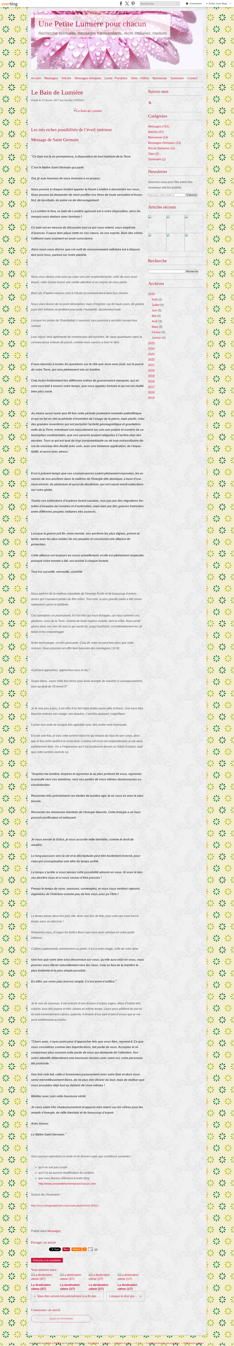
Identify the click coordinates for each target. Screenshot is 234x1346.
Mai (154, 315)
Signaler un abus (123, 1343)
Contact (192, 78)
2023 (151, 354)
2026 (151, 294)
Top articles (93, 1343)
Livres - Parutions (116, 78)
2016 (151, 392)
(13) (164, 142)
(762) (158, 126)
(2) (153, 153)
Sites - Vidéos (140, 78)
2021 (151, 365)
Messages (51, 78)
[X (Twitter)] (127, 3)
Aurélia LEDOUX (52, 1343)
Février (156, 332)
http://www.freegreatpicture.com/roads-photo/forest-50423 (64, 1205)
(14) (158, 137)
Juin (154, 310)
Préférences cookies (193, 1343)
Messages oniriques (88, 78)
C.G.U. (139, 1343)
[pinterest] (133, 3)
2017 (151, 386)
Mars (155, 326)
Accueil (36, 78)
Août (155, 299)
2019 (151, 376)
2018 (151, 381)
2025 (151, 343)
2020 (151, 370)
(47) (156, 131)
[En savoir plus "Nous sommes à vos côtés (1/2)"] (194, 242)
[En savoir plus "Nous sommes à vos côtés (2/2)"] (175, 242)
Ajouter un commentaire (61, 1318)
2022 (151, 359)
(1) (157, 159)
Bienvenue (160, 78)
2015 (151, 397)
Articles (66, 78)
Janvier (156, 337)
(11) (161, 148)
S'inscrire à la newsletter (47, 1260)
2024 (151, 348)
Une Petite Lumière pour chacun (92, 23)
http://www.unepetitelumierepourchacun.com (67, 1183)
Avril (155, 321)
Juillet (155, 304)
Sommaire (177, 78)
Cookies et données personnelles (163, 1343)
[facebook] (121, 3)
